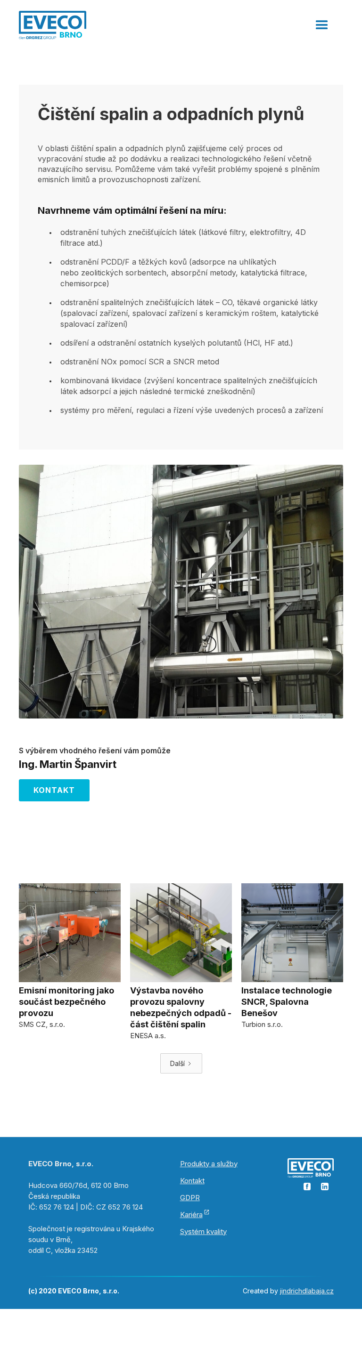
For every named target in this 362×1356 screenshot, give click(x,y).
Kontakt (54, 790)
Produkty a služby (209, 1163)
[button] (322, 21)
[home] (52, 24)
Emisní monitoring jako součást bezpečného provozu (66, 1001)
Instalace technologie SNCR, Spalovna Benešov (286, 1001)
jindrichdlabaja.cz (307, 1291)
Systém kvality (203, 1231)
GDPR (190, 1197)
